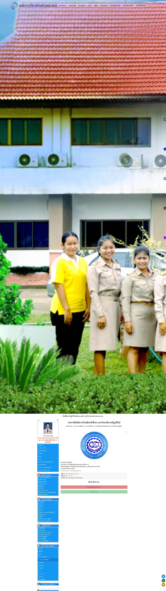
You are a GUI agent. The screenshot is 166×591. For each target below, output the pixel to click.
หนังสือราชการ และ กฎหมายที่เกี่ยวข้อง (46, 512)
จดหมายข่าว (40, 504)
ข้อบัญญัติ (40, 516)
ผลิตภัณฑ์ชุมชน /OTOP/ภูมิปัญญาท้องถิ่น (47, 492)
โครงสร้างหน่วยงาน (42, 484)
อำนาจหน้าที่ (41, 488)
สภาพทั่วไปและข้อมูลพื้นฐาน (44, 477)
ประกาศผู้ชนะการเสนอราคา (44, 534)
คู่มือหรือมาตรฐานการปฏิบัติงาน (45, 519)
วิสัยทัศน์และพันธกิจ (42, 481)
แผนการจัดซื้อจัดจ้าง (42, 539)
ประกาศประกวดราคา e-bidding (44, 532)
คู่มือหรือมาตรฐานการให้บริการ (44, 521)
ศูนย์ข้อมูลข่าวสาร (42, 514)
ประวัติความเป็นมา (42, 479)
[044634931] (163, 580)
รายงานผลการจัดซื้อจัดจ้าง (43, 541)
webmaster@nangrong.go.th (72, 473)
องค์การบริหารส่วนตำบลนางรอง (38, 5)
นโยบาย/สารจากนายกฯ (43, 490)
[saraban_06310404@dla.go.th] (163, 584)
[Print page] (126, 432)
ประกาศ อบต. (41, 508)
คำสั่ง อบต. (40, 510)
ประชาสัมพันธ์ (41, 501)
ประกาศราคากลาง (42, 530)
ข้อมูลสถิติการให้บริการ (43, 494)
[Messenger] (163, 576)
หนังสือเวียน (40, 506)
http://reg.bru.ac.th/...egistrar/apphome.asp (71, 470)
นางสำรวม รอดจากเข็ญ (48, 436)
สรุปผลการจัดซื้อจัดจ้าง (42, 536)
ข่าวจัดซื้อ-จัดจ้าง (41, 528)
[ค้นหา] (57, 420)
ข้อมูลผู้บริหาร (41, 486)
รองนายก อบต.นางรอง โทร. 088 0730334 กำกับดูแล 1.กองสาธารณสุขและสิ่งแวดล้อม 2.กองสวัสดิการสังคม (48, 440)
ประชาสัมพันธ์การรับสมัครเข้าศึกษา (75, 478)
